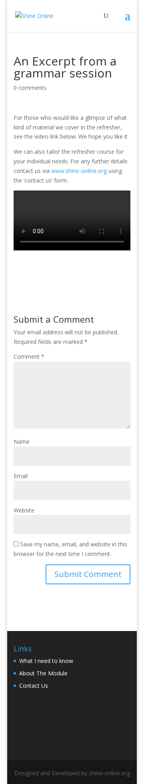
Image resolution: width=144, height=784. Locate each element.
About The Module (43, 673)
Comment (29, 356)
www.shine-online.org (79, 171)
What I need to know (46, 661)
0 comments (30, 87)
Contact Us (33, 685)
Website (24, 510)
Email (21, 476)
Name (22, 441)
